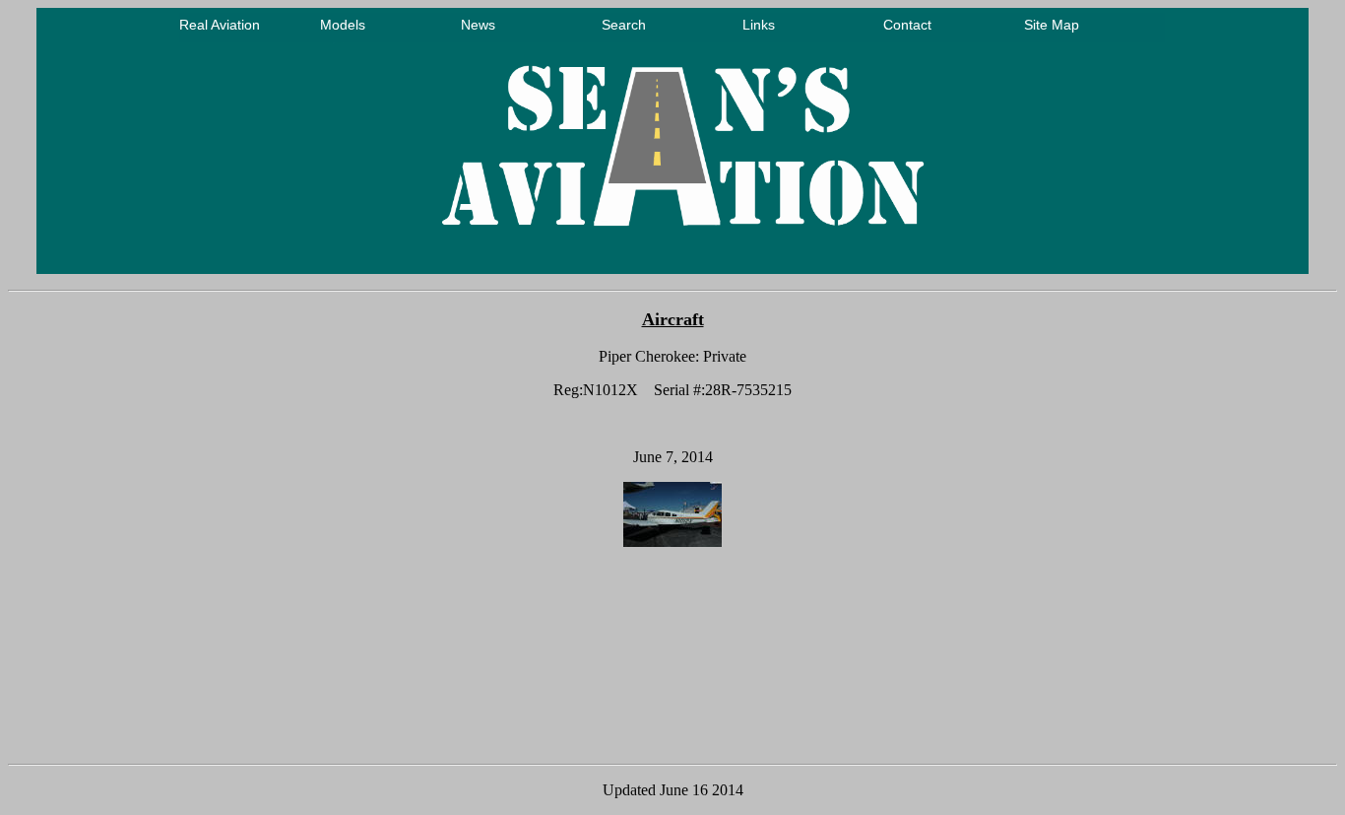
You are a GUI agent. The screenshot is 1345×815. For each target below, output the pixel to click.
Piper (615, 356)
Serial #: (679, 389)
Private (724, 356)
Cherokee (665, 356)
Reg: (568, 389)
